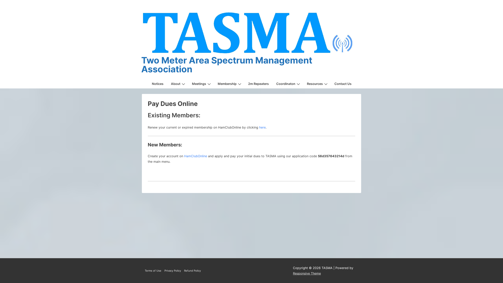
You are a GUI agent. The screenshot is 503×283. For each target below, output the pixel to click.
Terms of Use (153, 270)
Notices (157, 84)
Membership (227, 84)
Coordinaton (285, 84)
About (175, 84)
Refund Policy (192, 270)
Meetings (199, 84)
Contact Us (343, 84)
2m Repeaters (258, 84)
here (262, 127)
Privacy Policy (172, 270)
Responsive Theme (307, 273)
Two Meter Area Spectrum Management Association (226, 64)
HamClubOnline (195, 156)
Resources (315, 84)
